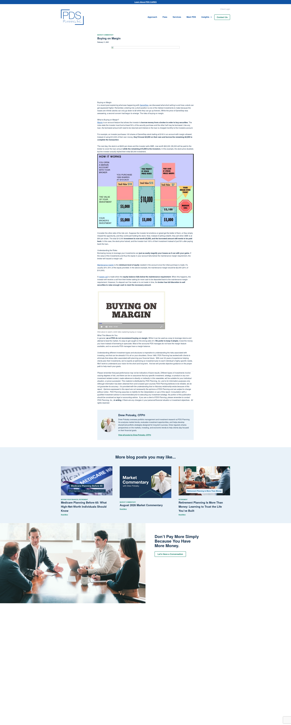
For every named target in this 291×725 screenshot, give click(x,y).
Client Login (225, 9)
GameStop (144, 105)
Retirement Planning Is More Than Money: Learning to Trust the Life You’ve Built (201, 506)
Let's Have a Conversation (170, 554)
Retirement (83, 499)
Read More (64, 515)
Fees (165, 16)
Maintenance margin (105, 265)
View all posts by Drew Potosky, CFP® (134, 435)
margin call (103, 276)
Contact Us (222, 17)
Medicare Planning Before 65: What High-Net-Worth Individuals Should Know (84, 506)
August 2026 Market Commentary (141, 505)
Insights (205, 16)
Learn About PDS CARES (145, 2)
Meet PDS (191, 16)
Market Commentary (105, 35)
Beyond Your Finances (69, 499)
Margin (100, 122)
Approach (152, 16)
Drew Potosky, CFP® (131, 415)
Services (177, 16)
